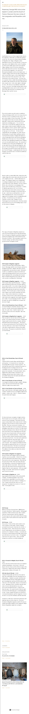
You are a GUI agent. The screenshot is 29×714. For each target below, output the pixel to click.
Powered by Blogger (16, 709)
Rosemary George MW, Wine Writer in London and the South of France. (14, 5)
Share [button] (3, 641)
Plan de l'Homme (8, 656)
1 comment (7, 687)
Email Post (7, 641)
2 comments (7, 658)
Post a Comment (6, 647)
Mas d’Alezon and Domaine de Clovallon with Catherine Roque (13, 683)
